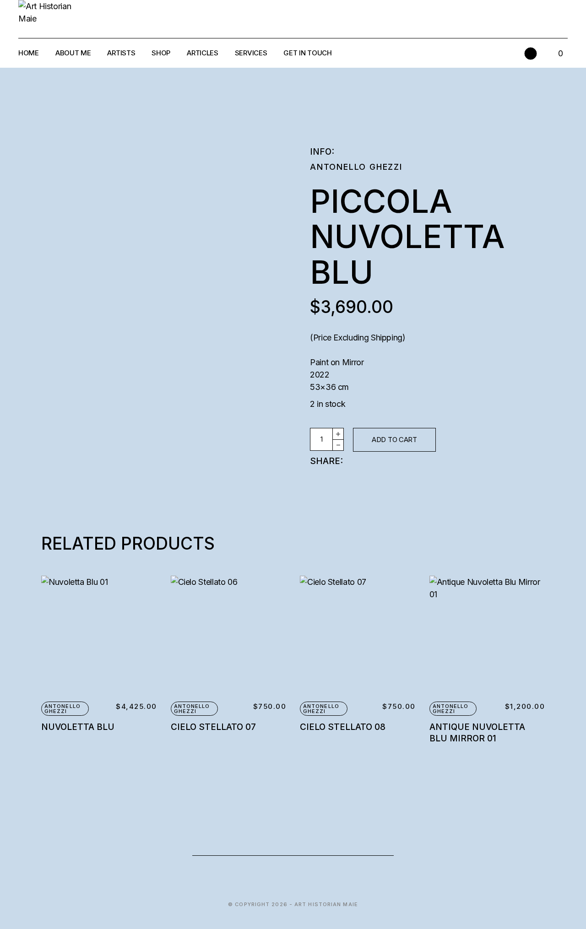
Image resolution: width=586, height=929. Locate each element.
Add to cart (394, 439)
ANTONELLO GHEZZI (356, 167)
